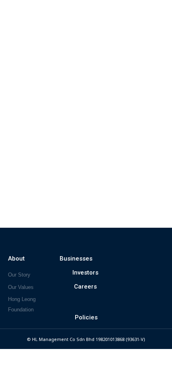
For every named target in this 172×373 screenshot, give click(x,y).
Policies (86, 317)
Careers (85, 286)
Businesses (76, 258)
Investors (85, 272)
